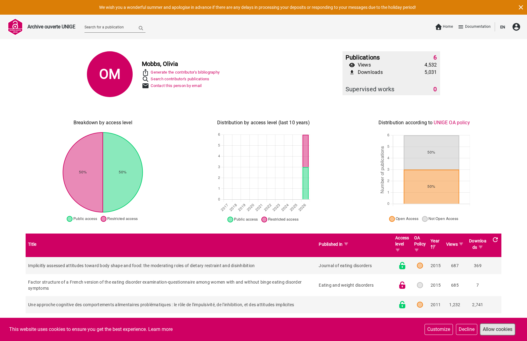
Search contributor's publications (180, 79)
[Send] (140, 27)
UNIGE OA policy (452, 122)
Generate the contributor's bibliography (185, 72)
